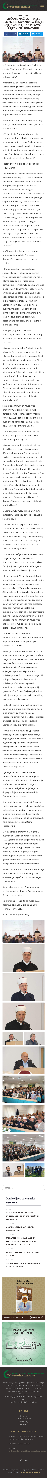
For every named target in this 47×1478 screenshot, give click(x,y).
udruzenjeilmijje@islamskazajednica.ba (27, 1451)
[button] (10, 34)
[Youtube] (26, 1460)
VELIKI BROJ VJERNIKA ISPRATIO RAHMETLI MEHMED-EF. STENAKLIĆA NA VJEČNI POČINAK (22, 1216)
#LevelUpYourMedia (30, 1472)
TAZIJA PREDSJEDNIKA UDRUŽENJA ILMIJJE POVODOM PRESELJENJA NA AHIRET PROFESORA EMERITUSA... (21, 1241)
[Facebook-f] (20, 1460)
